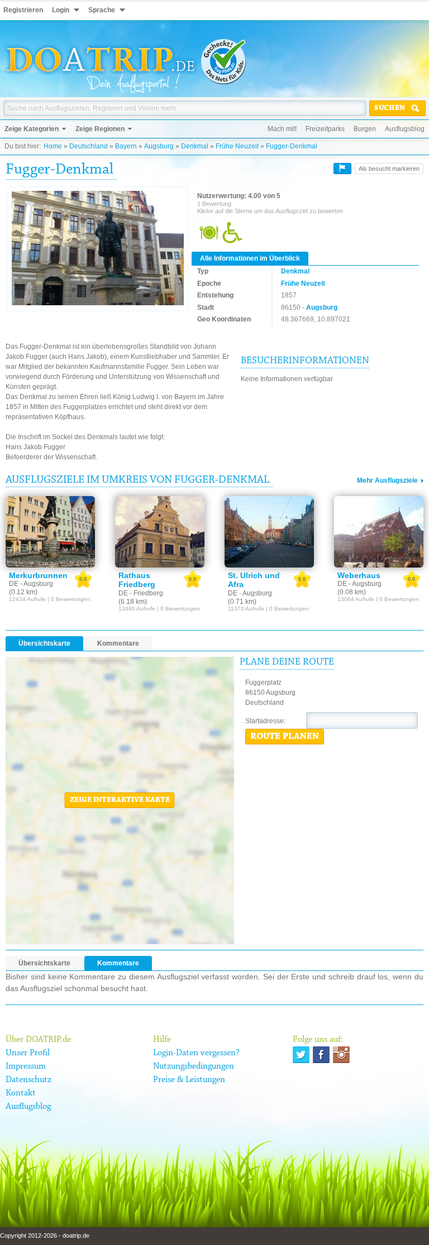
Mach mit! (282, 129)
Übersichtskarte (44, 643)
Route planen (284, 736)
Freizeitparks (325, 129)
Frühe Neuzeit (237, 146)
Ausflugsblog (405, 129)
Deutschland (88, 146)
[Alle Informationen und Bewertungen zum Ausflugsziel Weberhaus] (378, 532)
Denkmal (194, 146)
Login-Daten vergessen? (196, 1053)
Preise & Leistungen (189, 1079)
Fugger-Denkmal (291, 146)
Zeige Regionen (100, 129)
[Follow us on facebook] (321, 1054)
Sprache (101, 10)
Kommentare (118, 643)
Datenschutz (28, 1079)
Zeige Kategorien (31, 129)
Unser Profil (28, 1053)
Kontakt (21, 1093)
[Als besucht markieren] (342, 168)
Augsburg (159, 146)
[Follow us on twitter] (301, 1054)
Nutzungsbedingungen (193, 1066)
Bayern (126, 146)
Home (53, 146)
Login (60, 10)
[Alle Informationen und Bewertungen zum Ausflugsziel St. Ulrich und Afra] (269, 532)
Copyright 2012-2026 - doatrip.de (44, 1235)
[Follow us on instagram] (341, 1054)
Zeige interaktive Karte (120, 800)
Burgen (365, 129)
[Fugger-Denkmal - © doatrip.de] (97, 249)
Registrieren (23, 10)
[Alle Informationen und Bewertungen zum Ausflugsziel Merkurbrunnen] (50, 532)
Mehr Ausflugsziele (387, 480)
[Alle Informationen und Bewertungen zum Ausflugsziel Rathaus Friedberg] (159, 532)
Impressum (26, 1066)
